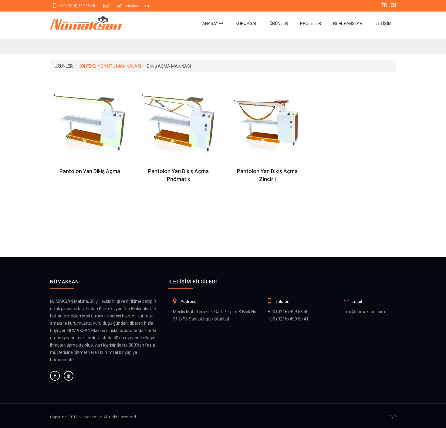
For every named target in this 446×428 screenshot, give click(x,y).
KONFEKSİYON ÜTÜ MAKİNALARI (110, 66)
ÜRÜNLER (278, 23)
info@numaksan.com (131, 6)
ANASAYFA (212, 23)
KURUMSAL (246, 23)
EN (393, 5)
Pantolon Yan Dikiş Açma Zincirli (267, 175)
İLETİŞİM (382, 23)
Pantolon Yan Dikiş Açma (89, 171)
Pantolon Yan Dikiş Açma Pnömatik (178, 175)
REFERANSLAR (347, 23)
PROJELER (310, 23)
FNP (392, 417)
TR (384, 5)
